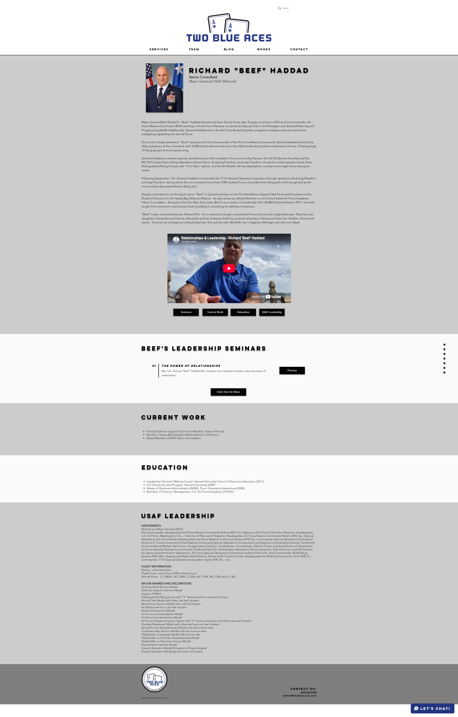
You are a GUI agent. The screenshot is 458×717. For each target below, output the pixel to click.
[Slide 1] (229, 115)
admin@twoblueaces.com (300, 695)
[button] (158, 49)
